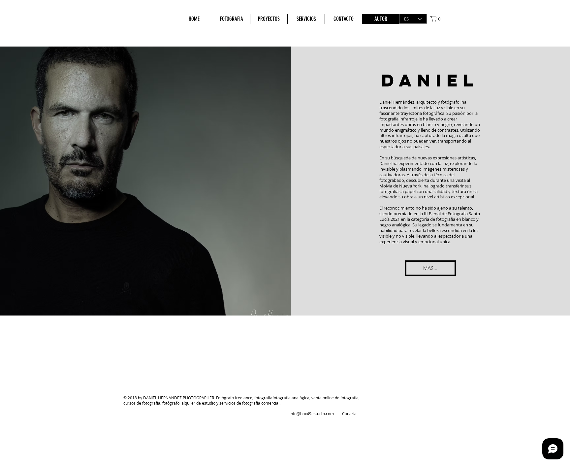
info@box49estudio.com (312, 413)
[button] (438, 18)
